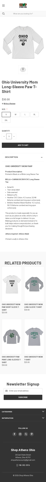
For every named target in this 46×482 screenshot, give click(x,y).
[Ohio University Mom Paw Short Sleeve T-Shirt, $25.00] (11, 284)
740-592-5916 (24, 465)
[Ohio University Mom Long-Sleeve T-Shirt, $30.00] (34, 284)
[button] (8, 104)
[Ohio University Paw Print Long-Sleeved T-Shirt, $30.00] (11, 336)
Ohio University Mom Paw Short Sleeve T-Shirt (11, 307)
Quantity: (6, 131)
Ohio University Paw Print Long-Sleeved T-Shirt (11, 360)
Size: (4, 109)
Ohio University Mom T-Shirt (33, 358)
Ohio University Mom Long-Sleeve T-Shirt (33, 305)
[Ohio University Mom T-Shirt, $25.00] (34, 336)
